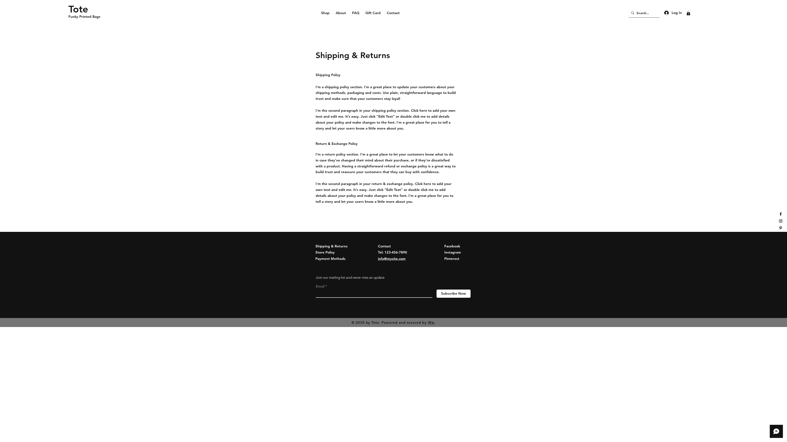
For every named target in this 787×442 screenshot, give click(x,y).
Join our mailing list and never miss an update (350, 277)
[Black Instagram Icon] (780, 221)
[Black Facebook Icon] (780, 214)
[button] (688, 13)
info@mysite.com (392, 259)
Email (320, 286)
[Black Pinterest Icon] (780, 228)
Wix (431, 322)
